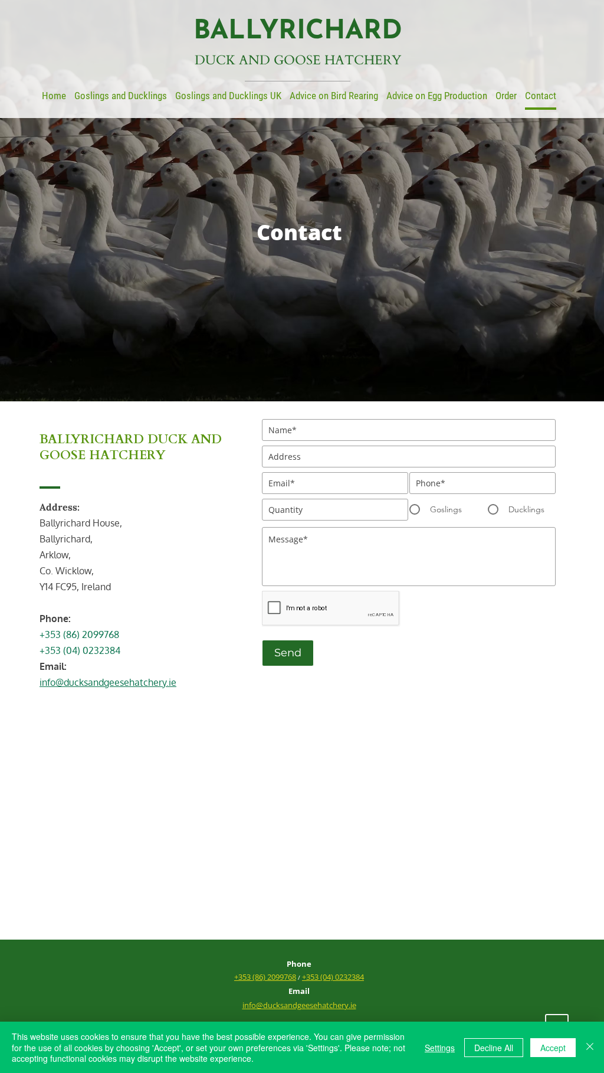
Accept (553, 1048)
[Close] (590, 1047)
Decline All (493, 1048)
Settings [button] (440, 1048)
